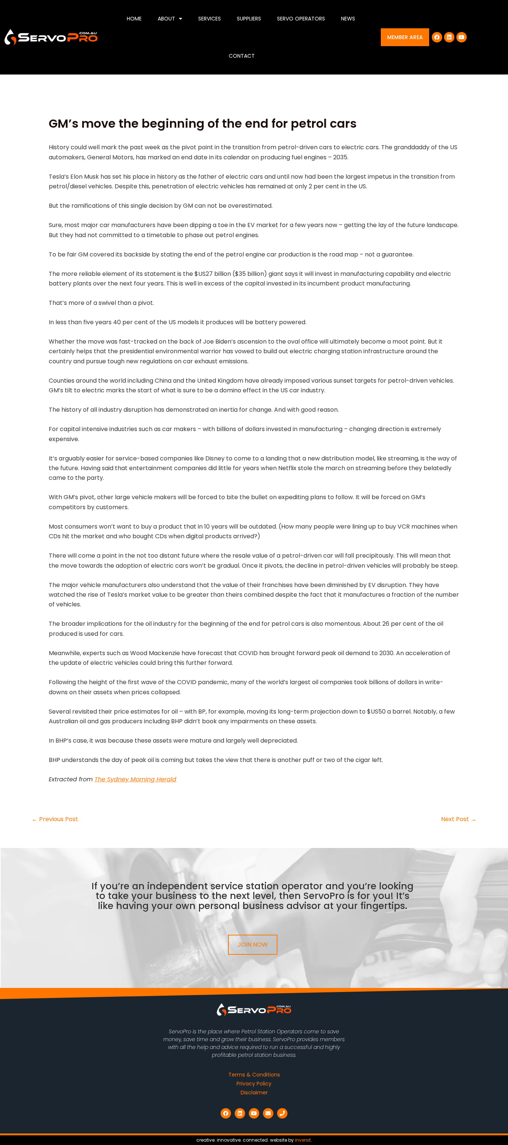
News (348, 18)
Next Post (458, 819)
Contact (242, 56)
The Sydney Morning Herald (135, 779)
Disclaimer (254, 1092)
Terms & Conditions (254, 1074)
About (166, 18)
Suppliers (249, 18)
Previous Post (55, 819)
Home (134, 18)
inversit (303, 1140)
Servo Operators (301, 18)
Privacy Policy (254, 1083)
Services (209, 18)
